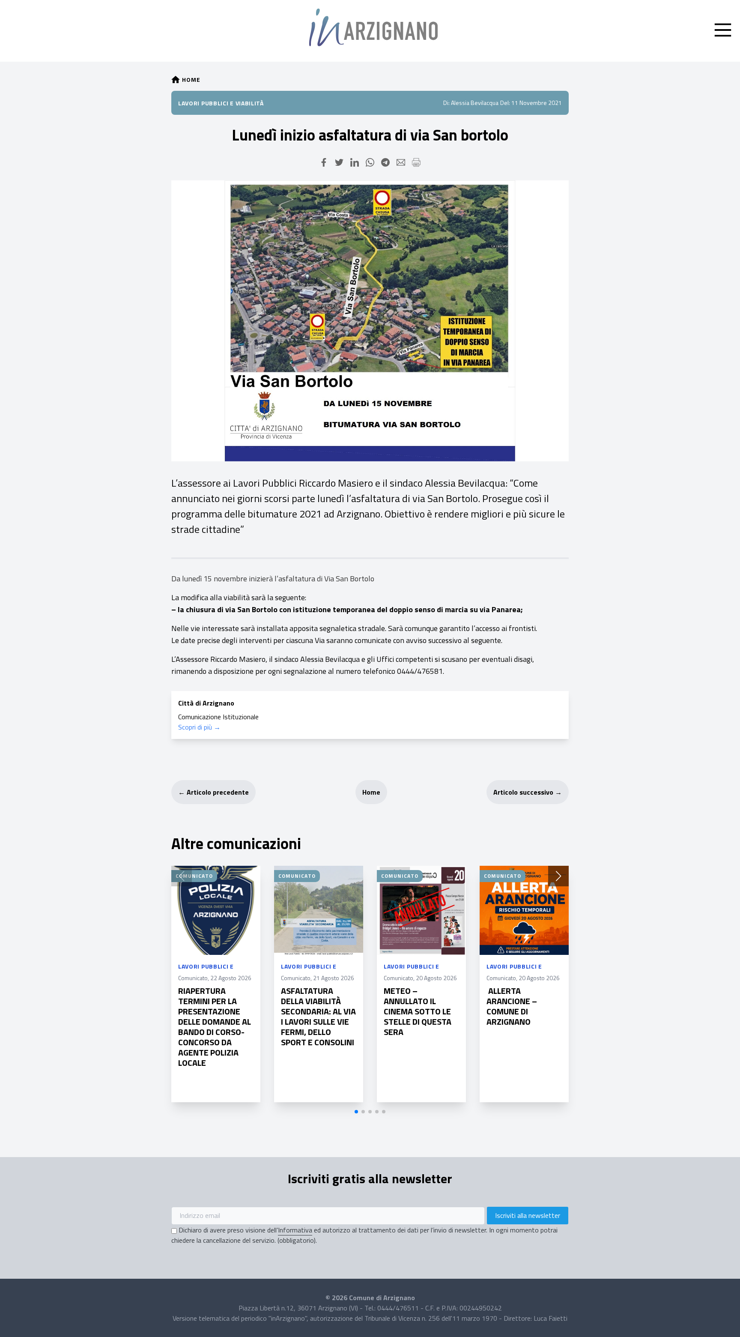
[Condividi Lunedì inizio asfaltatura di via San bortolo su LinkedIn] (354, 162)
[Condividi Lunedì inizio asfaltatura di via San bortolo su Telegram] (385, 162)
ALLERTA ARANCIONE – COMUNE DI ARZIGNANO (511, 1006)
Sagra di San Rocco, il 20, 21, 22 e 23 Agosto (625, 1009)
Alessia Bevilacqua (474, 102)
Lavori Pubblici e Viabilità (221, 103)
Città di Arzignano (206, 703)
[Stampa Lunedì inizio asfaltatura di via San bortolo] (416, 162)
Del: (505, 102)
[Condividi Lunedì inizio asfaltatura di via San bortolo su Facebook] (323, 162)
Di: (446, 102)
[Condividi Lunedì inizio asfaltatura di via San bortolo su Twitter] (339, 162)
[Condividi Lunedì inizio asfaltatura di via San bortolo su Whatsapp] (370, 162)
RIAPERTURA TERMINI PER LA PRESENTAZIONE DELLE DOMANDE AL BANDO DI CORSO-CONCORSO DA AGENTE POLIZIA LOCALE (214, 1026)
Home (371, 792)
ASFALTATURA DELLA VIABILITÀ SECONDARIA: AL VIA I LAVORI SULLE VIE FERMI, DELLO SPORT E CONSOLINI (318, 1016)
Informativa (295, 1230)
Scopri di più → (199, 727)
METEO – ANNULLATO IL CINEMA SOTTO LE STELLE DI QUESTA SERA (417, 1011)
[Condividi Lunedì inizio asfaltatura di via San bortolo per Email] (401, 162)
